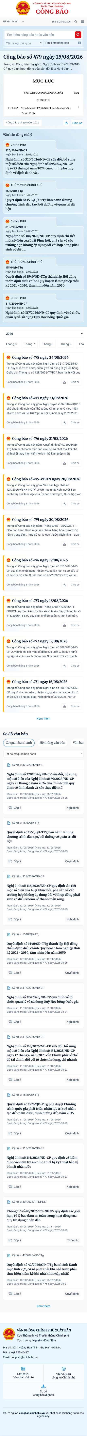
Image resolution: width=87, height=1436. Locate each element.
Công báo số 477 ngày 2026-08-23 (48, 1069)
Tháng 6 (47, 344)
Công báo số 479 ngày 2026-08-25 (48, 797)
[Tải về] (66, 123)
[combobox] (23, 43)
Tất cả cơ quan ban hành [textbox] (20, 754)
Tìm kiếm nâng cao (57, 43)
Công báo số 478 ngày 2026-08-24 (48, 1011)
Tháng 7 (29, 344)
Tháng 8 (11, 344)
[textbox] (23, 43)
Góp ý (17, 808)
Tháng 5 (65, 344)
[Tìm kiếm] (78, 34)
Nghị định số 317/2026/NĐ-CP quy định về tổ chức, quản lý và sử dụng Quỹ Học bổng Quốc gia (42, 315)
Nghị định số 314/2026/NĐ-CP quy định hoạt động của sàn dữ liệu (46, 111)
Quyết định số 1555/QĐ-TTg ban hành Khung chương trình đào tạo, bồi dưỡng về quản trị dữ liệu (40, 204)
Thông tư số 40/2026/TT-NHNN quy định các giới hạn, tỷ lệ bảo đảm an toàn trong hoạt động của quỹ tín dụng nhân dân (43, 1215)
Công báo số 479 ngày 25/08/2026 (43, 57)
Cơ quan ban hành (19, 743)
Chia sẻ (77, 123)
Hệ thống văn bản (52, 743)
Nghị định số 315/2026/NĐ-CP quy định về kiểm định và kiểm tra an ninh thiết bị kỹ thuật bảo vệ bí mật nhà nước (43, 1162)
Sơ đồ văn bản (15, 734)
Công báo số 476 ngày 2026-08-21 (48, 1283)
